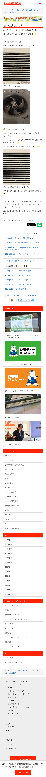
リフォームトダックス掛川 (14, 662)
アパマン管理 (10, 460)
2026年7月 (9, 544)
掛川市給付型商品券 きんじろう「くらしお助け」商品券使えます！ (21, 336)
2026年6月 (9, 549)
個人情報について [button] (26, 767)
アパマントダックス (12, 646)
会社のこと (33, 220)
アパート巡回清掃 (11, 501)
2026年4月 (9, 558)
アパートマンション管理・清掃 (16, 619)
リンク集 (9, 744)
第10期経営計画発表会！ (14, 444)
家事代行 (8, 510)
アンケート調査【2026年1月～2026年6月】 (20, 391)
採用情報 (9, 740)
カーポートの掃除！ (12, 418)
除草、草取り (10, 474)
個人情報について (12, 749)
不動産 (7, 519)
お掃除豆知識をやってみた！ (15, 465)
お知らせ (8, 456)
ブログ (8, 730)
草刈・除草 (9, 624)
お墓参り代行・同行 (12, 506)
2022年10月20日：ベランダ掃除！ (17, 280)
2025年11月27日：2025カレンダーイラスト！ (21, 261)
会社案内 (9, 724)
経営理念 (11, 726)
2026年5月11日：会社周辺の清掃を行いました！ (22, 243)
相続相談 (8, 515)
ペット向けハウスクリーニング (16, 637)
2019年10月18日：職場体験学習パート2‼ (19, 289)
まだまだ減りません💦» (26, 300)
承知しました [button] (23, 772)
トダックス (9, 658)
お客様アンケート (11, 496)
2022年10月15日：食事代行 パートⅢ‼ (19, 284)
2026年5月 (9, 553)
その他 (7, 487)
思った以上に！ (13, 25)
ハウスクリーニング (12, 469)
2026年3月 (9, 562)
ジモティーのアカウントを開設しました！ (20, 364)
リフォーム (9, 524)
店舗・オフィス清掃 (12, 528)
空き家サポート (10, 633)
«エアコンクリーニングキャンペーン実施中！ (23, 295)
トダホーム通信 (10, 492)
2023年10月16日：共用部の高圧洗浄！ (19, 271)
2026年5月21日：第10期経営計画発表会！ (20, 238)
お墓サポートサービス (13, 615)
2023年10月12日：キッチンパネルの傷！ (19, 275)
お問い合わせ (23, 759)
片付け (7, 478)
